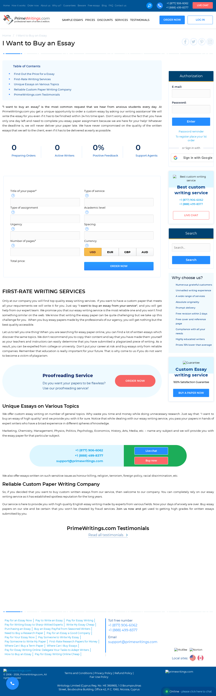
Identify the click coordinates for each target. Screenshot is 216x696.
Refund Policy (123, 673)
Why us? (56, 6)
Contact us (120, 6)
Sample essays (72, 20)
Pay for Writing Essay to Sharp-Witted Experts (34, 624)
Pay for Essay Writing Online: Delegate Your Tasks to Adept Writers (47, 650)
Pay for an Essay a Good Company (68, 633)
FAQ (111, 6)
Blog (104, 6)
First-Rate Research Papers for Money (73, 641)
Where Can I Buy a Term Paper (24, 646)
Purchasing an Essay (18, 629)
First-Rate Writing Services (32, 79)
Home (6, 6)
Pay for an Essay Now (18, 620)
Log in (200, 20)
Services (121, 20)
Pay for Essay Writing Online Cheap (57, 654)
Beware (82, 6)
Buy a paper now (191, 393)
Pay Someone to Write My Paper (25, 641)
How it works (19, 6)
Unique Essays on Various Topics (36, 84)
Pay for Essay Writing (79, 620)
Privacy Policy (103, 673)
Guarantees (69, 6)
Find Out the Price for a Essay (34, 74)
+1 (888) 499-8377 (177, 7)
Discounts (105, 20)
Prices (90, 20)
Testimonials (139, 20)
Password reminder (191, 131)
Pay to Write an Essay (49, 620)
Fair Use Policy (99, 677)
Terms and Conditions (78, 673)
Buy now (151, 460)
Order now (33, 6)
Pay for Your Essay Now (20, 637)
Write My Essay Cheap (80, 624)
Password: (179, 102)
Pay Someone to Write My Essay (58, 637)
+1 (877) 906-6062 (177, 3)
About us (45, 6)
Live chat (202, 5)
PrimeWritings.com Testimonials (37, 94)
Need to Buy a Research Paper (24, 633)
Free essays (94, 6)
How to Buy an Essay (18, 654)
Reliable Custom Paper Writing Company (42, 89)
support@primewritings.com (79, 461)
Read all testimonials (105, 535)
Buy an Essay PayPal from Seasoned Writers (62, 629)
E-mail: (177, 87)
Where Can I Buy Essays (62, 646)
